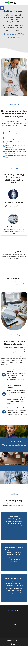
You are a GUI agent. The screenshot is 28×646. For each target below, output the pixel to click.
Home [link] (14, 619)
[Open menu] (24, 2)
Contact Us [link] (14, 633)
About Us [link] (14, 622)
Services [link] (14, 624)
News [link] (14, 628)
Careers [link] (14, 631)
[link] (2, 8)
